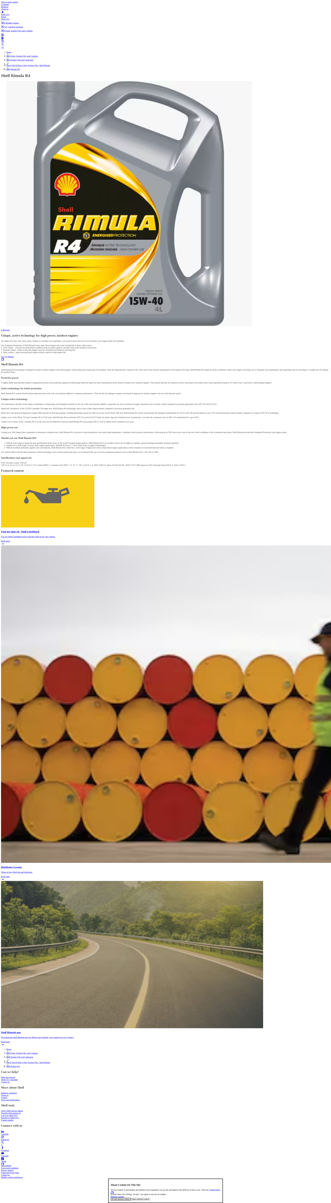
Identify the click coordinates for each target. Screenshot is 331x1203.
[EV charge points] (165, 38)
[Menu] (165, 47)
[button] (165, 20)
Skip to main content (9, 2)
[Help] (165, 41)
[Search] (165, 44)
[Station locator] (165, 35)
